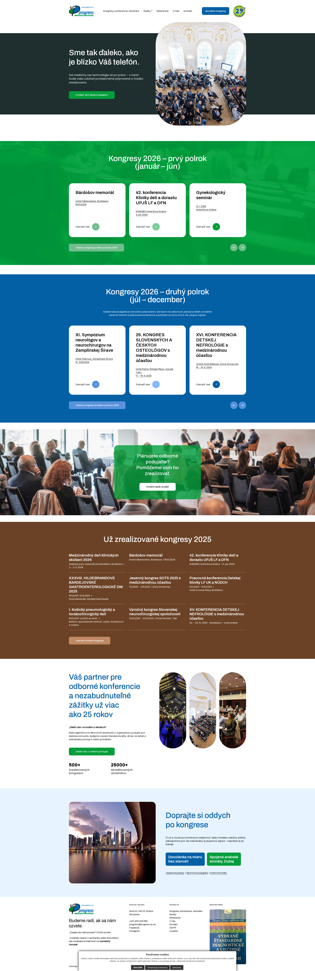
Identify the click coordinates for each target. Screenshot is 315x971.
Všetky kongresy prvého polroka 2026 (96, 247)
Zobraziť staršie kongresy (90, 640)
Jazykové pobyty (175, 872)
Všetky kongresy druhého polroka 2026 (97, 405)
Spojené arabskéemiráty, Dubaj (224, 859)
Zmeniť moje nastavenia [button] (157, 967)
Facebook (134, 927)
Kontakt (173, 924)
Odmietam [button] (176, 967)
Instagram (134, 931)
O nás (172, 921)
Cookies (173, 931)
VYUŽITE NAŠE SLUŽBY (157, 486)
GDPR (172, 927)
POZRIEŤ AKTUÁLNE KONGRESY (92, 95)
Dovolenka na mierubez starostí (185, 859)
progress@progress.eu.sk (142, 924)
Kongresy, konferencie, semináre (185, 911)
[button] (147, 11)
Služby (172, 914)
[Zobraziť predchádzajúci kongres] (234, 247)
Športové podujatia (197, 872)
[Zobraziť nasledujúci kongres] (242, 247)
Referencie (175, 917)
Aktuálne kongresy (215, 11)
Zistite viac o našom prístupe (92, 751)
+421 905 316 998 (138, 921)
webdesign (73, 966)
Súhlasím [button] (137, 967)
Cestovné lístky (218, 872)
